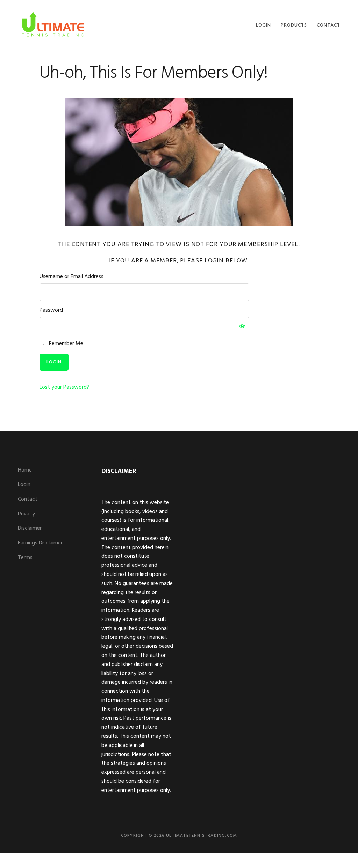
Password (51, 310)
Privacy (26, 514)
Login (24, 484)
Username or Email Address (71, 277)
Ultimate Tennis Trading (53, 23)
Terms (25, 557)
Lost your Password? (64, 387)
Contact (27, 499)
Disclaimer (30, 528)
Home (25, 470)
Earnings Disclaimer (40, 543)
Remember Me (65, 344)
